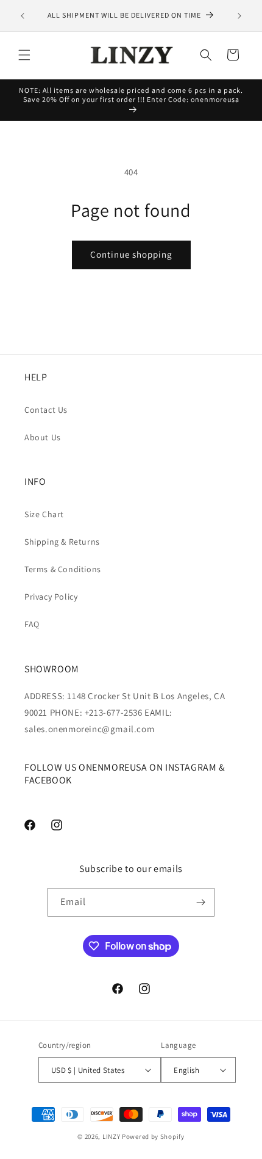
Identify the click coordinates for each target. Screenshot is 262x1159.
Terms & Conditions (62, 569)
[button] (24, 55)
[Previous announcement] (22, 15)
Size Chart (44, 514)
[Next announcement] (239, 15)
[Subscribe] (200, 902)
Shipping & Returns (62, 541)
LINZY (111, 1136)
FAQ (32, 624)
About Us (42, 437)
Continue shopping (131, 254)
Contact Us (46, 409)
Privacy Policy (50, 596)
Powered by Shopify (153, 1136)
